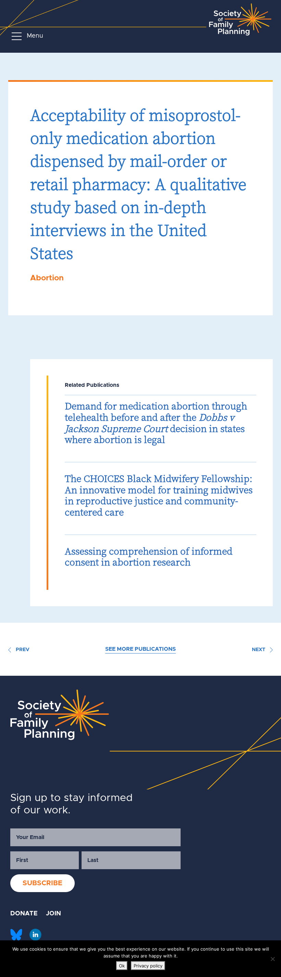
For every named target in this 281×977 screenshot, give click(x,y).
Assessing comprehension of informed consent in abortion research (148, 556)
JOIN (53, 914)
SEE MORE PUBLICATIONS (140, 649)
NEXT (259, 649)
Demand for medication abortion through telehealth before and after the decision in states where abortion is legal (156, 422)
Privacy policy (148, 965)
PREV (21, 649)
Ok (122, 965)
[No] (272, 958)
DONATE (24, 914)
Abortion (47, 278)
